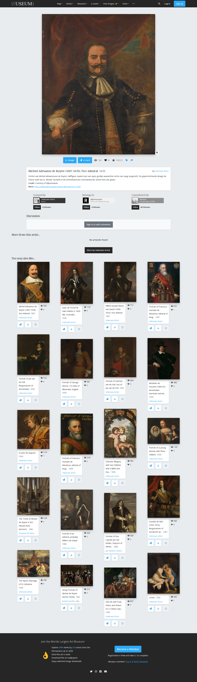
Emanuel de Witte (26, 533)
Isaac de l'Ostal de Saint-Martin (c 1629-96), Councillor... (71, 311)
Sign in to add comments (99, 224)
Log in (167, 3)
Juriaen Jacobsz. (69, 601)
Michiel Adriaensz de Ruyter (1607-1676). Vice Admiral (28, 310)
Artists (69, 3)
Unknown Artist (162, 171)
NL (78, 601)
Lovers (152, 597)
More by (98, 250)
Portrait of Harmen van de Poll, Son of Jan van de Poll (114, 384)
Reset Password (140, 661)
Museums (81, 3)
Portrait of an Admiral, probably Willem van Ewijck (70, 537)
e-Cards (94, 3)
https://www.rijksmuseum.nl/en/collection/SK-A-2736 (57, 186)
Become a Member (128, 649)
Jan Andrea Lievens (114, 550)
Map (59, 3)
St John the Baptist (27, 453)
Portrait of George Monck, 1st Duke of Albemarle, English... (70, 386)
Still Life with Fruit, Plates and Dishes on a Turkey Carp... (114, 605)
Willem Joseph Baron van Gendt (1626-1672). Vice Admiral (115, 309)
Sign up (179, 3)
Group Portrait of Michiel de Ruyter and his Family (69, 593)
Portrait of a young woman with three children (157, 451)
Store (124, 3)
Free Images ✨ (110, 3)
